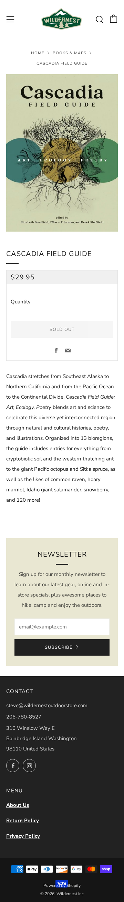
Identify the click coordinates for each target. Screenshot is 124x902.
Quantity (21, 301)
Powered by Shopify (62, 885)
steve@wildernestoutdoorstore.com (46, 705)
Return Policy (22, 820)
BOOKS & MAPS (69, 53)
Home (37, 53)
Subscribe (59, 647)
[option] (62, 153)
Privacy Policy (23, 836)
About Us (17, 805)
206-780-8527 (23, 716)
